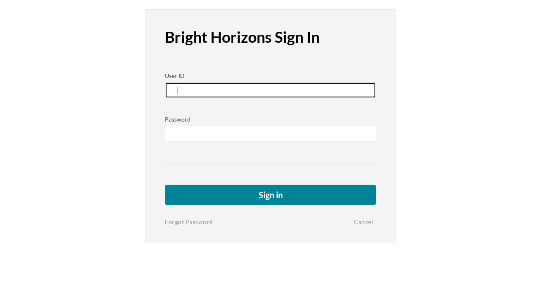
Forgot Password (189, 221)
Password (178, 119)
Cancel (363, 221)
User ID (175, 75)
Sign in (271, 195)
